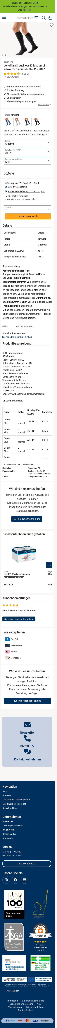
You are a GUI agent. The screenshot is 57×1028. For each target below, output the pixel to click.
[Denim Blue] (8, 122)
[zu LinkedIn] (24, 880)
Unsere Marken (9, 834)
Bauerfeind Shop (10, 808)
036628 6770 (27, 746)
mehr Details (43, 104)
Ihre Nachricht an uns (28, 519)
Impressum (12, 1001)
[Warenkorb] (50, 17)
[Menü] (4, 17)
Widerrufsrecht (15, 1007)
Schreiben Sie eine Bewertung (18, 619)
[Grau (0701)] (17, 122)
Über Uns (6, 795)
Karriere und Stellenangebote (16, 799)
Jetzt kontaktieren (26, 863)
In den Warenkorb (28, 216)
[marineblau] (27, 122)
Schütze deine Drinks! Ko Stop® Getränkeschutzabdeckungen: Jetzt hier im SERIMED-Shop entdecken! (25, 6)
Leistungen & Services (12, 825)
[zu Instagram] (6, 880)
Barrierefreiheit (25, 1010)
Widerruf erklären (34, 1007)
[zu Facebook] (15, 880)
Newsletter (27, 732)
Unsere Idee (7, 821)
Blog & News (8, 830)
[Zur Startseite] (27, 17)
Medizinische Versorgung (14, 804)
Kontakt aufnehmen (27, 759)
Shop (4, 791)
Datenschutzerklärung (33, 1001)
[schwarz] (37, 122)
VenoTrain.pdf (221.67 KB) (18, 337)
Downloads (7, 838)
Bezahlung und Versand (21, 1004)
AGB (39, 1004)
